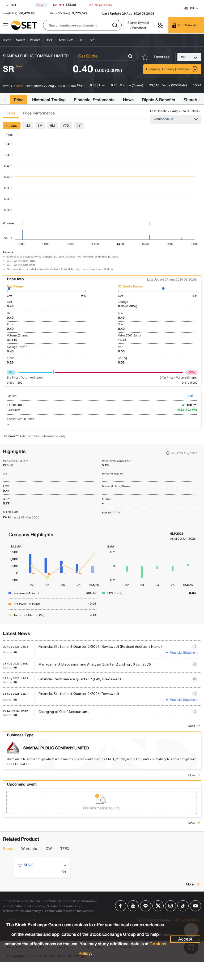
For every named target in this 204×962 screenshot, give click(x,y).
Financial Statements (94, 99)
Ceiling (122, 357)
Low (120, 313)
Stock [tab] (8, 849)
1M (27, 125)
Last (9, 301)
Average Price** (17, 346)
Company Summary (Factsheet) (168, 69)
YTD (66, 125)
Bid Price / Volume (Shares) (24, 377)
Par (120, 346)
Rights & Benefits (158, 99)
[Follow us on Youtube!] (133, 906)
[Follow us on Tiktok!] (183, 906)
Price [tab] (11, 113)
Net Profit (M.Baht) (27, 604)
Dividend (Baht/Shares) (116, 486)
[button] (82, 25)
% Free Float (10, 511)
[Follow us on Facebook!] (120, 906)
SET (13, 5)
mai (190, 395)
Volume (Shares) (17, 335)
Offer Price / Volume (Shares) (178, 377)
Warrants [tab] (29, 849)
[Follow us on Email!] (195, 906)
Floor (10, 357)
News (128, 99)
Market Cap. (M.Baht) (16, 460)
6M (52, 125)
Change (123, 301)
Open (121, 324)
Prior (10, 324)
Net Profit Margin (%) (29, 615)
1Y (79, 125)
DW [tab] (49, 849)
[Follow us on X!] (158, 906)
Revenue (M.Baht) (26, 593)
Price (19, 99)
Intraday (11, 125)
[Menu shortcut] (160, 25)
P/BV (6, 486)
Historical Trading (49, 99)
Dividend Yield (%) (113, 473)
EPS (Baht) (114, 593)
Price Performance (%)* (116, 460)
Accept (185, 939)
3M (40, 125)
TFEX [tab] (64, 849)
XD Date (106, 499)
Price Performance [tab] (39, 113)
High (10, 313)
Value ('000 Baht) (129, 335)
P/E (5, 473)
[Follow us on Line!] (145, 906)
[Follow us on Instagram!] (170, 906)
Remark (111, 512)
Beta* (6, 499)
